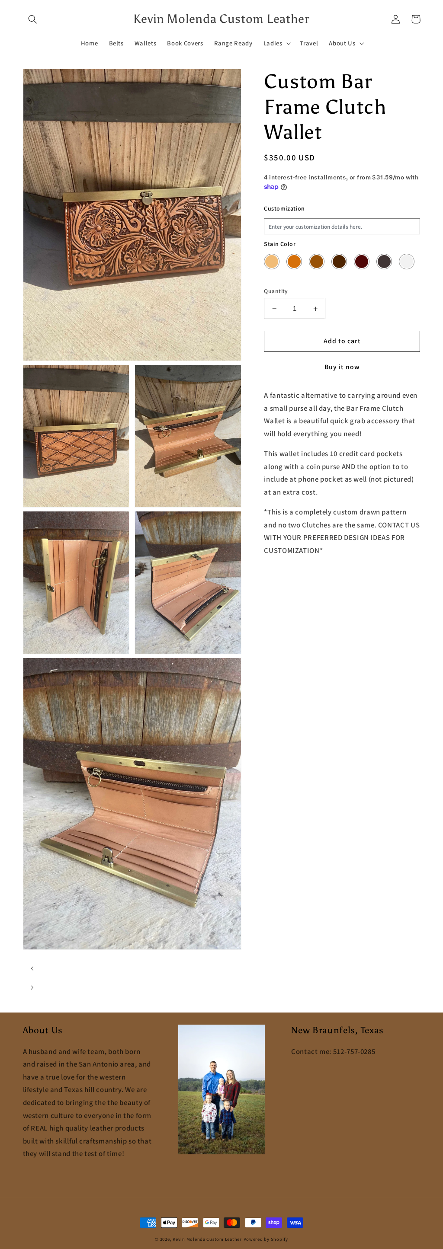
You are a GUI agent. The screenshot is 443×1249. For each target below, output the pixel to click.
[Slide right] (32, 987)
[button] (33, 19)
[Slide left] (32, 968)
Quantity (276, 291)
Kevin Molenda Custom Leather (207, 1239)
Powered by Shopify (266, 1239)
